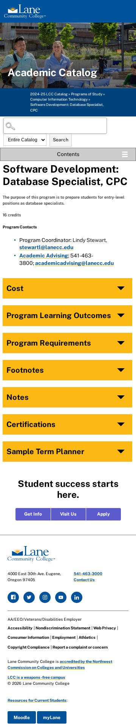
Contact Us (84, 579)
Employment (64, 637)
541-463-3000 (88, 573)
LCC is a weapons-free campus (36, 677)
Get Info (33, 514)
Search (60, 139)
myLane (51, 717)
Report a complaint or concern (80, 647)
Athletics (87, 637)
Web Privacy (104, 628)
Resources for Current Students (37, 700)
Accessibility (20, 628)
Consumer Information (28, 637)
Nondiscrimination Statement (63, 628)
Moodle (22, 717)
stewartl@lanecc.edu (46, 247)
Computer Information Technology (59, 99)
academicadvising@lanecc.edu (74, 263)
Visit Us (68, 514)
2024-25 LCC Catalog (49, 94)
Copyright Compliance (28, 647)
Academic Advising (43, 256)
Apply (103, 514)
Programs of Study (86, 94)
